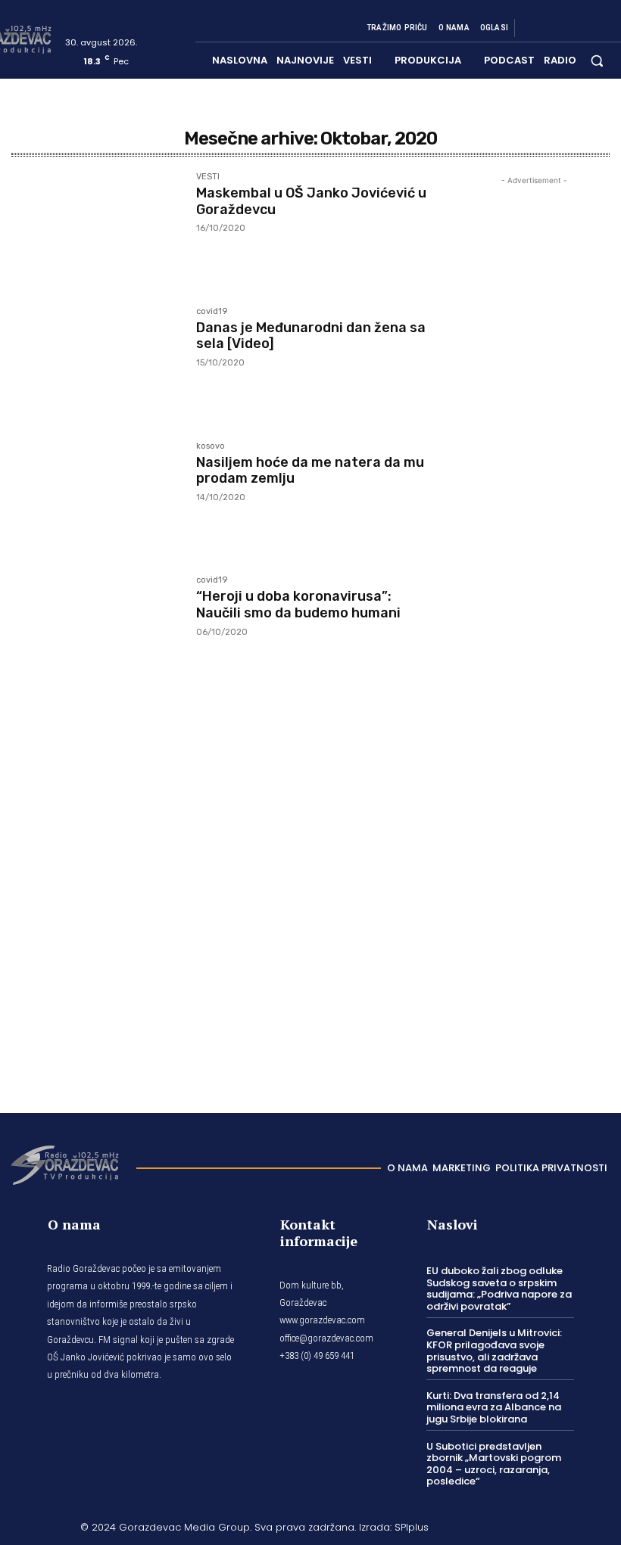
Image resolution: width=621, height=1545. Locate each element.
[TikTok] (568, 28)
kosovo (210, 446)
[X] (586, 28)
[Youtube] (604, 28)
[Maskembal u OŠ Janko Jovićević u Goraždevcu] (96, 228)
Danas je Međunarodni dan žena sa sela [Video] (311, 336)
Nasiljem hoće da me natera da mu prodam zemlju (310, 470)
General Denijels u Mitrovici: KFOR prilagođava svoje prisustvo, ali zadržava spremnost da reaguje (494, 1351)
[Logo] (64, 1163)
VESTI (208, 177)
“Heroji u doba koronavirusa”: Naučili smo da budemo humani (298, 604)
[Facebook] (532, 28)
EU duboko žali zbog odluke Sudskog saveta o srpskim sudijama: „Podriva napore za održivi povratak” (499, 1288)
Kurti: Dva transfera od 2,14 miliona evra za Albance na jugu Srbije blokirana (493, 1407)
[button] (597, 60)
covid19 (211, 311)
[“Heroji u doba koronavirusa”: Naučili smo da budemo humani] (96, 632)
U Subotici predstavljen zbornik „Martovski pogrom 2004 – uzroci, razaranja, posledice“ (493, 1464)
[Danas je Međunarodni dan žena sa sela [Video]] (96, 363)
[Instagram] (550, 28)
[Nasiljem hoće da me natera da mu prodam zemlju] (96, 498)
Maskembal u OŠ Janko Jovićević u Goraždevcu (311, 201)
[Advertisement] (534, 628)
